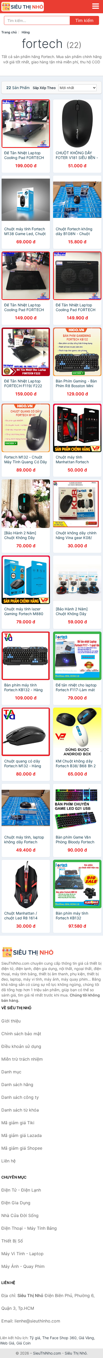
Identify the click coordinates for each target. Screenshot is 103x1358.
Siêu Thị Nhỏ (76, 1353)
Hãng (26, 32)
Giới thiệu (11, 1021)
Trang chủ (9, 32)
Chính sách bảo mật (21, 1033)
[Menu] (95, 6)
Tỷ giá (35, 1337)
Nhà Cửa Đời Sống (20, 1215)
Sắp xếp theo (44, 88)
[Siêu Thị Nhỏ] (27, 952)
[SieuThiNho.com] (30, 6)
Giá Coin (23, 1343)
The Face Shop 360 (59, 1337)
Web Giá (7, 1343)
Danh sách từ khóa (20, 1110)
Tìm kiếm (84, 20)
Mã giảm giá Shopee (21, 1148)
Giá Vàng (86, 1337)
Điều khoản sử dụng (21, 1046)
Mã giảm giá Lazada (21, 1135)
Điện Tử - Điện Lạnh (21, 1190)
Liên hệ (8, 1160)
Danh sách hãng (17, 1084)
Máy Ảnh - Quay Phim (23, 1266)
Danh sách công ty (20, 1097)
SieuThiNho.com (47, 1353)
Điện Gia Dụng (15, 1202)
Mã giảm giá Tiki (17, 1122)
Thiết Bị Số (12, 1241)
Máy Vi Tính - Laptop (22, 1253)
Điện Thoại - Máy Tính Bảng (29, 1228)
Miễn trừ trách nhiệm (22, 1059)
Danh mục (11, 1071)
